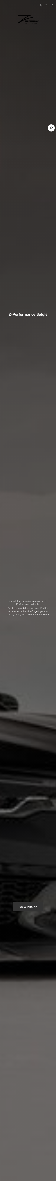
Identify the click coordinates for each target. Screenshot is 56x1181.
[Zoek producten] (51, 128)
